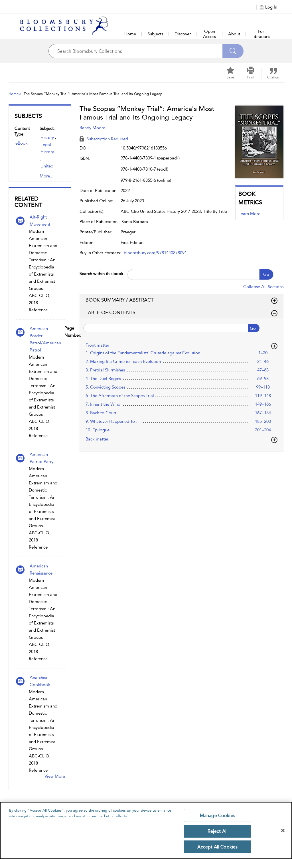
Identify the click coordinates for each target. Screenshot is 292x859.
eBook (21, 143)
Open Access (209, 34)
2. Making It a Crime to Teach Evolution (123, 361)
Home (130, 34)
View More (54, 776)
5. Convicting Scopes (105, 387)
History (47, 137)
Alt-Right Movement (40, 221)
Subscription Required (106, 139)
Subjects (155, 34)
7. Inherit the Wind (103, 404)
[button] (250, 73)
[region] (146, 830)
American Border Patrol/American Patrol (45, 339)
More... (46, 176)
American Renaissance (41, 569)
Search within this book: (102, 273)
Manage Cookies (217, 815)
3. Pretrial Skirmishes (105, 370)
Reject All (218, 831)
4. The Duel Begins (103, 378)
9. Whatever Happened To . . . (114, 421)
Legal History (47, 148)
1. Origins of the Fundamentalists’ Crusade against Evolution (143, 352)
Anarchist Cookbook (40, 681)
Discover (183, 34)
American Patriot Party (41, 458)
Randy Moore (92, 127)
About (234, 34)
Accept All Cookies (217, 847)
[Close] (283, 830)
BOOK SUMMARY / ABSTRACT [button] (120, 300)
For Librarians (261, 34)
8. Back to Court (101, 412)
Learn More (249, 213)
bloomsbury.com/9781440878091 (155, 252)
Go (266, 274)
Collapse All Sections (263, 286)
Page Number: (81, 332)
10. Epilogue (98, 429)
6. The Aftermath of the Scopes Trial (120, 395)
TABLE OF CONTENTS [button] (110, 312)
